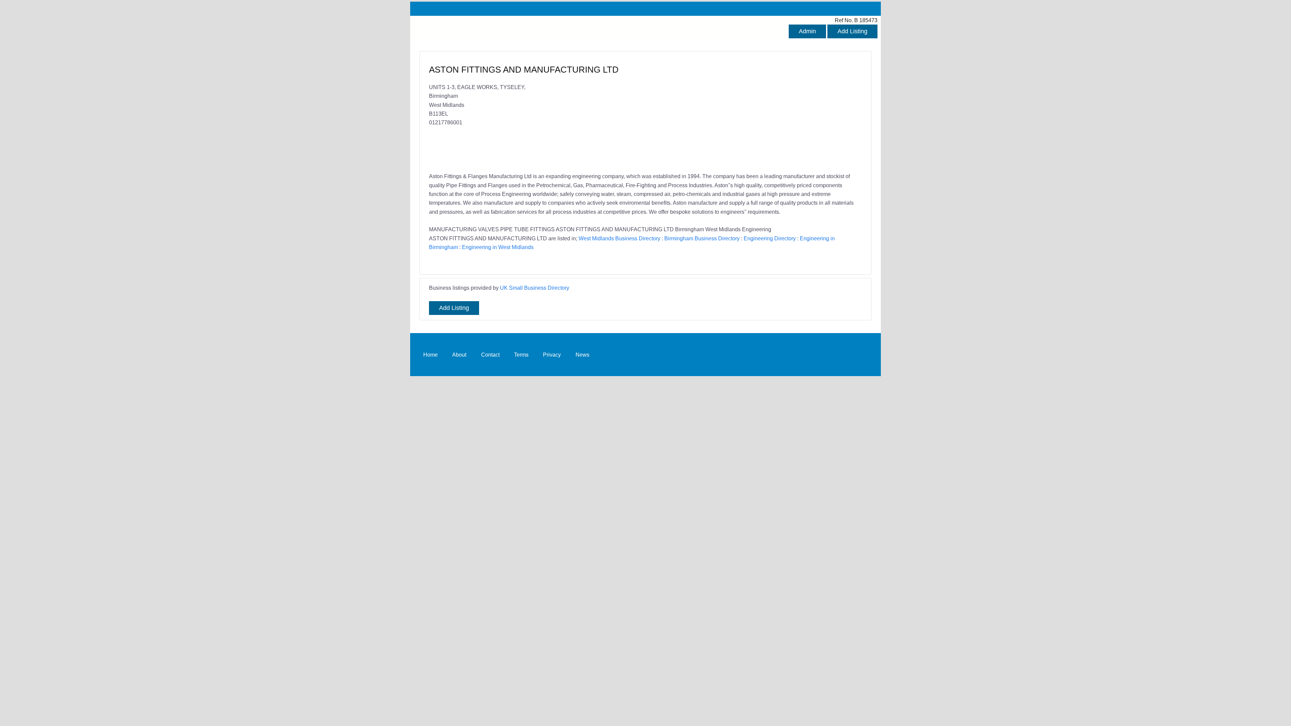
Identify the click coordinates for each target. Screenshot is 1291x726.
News (582, 354)
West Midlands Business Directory (619, 238)
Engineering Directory (770, 238)
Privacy (552, 354)
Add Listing (852, 31)
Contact (490, 354)
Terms (521, 354)
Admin (807, 31)
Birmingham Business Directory (702, 238)
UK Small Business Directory (534, 288)
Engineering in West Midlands (498, 247)
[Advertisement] (750, 113)
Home (430, 354)
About (459, 354)
